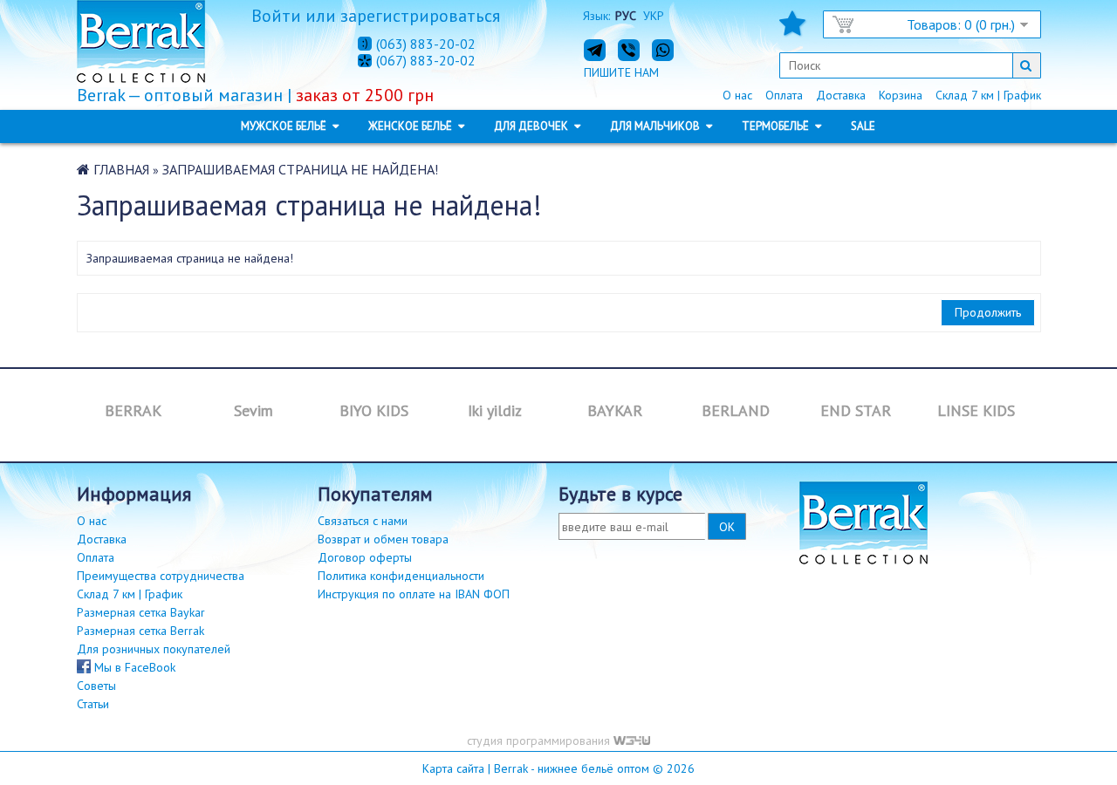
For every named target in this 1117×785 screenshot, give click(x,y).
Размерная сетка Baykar (141, 612)
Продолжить (988, 312)
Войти (276, 15)
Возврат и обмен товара (383, 539)
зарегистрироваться (420, 15)
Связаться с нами (363, 521)
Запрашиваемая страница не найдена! (300, 169)
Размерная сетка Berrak (140, 630)
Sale (863, 126)
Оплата (784, 95)
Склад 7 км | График (988, 95)
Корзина (900, 95)
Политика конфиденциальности (401, 576)
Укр (653, 16)
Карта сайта (453, 768)
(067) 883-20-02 (426, 61)
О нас (737, 95)
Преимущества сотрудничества (160, 576)
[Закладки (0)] (792, 29)
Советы (96, 685)
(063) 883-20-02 (426, 44)
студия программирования (540, 740)
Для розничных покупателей (153, 649)
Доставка (841, 95)
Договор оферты (365, 557)
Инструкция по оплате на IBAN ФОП (414, 594)
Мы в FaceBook (133, 667)
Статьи (93, 704)
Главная (121, 169)
